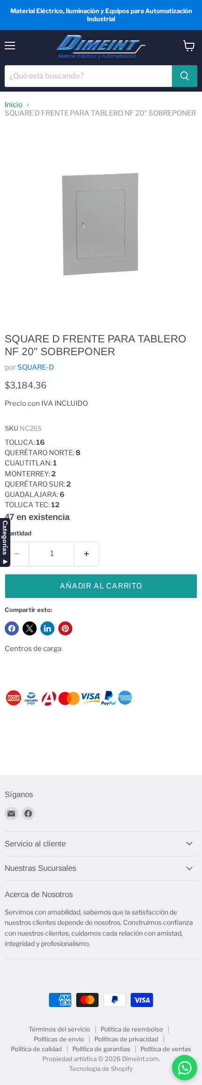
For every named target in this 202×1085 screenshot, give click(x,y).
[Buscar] (184, 76)
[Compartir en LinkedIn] (47, 628)
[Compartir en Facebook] (12, 628)
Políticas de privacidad (126, 1039)
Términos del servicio (59, 1029)
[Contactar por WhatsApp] (184, 1067)
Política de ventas (165, 1049)
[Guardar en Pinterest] (65, 628)
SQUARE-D (35, 367)
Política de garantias (101, 1049)
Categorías (5, 537)
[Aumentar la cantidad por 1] (87, 554)
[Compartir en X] (30, 628)
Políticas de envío (59, 1039)
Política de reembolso (132, 1029)
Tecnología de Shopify (101, 1068)
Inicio (14, 105)
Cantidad (18, 533)
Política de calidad (36, 1049)
